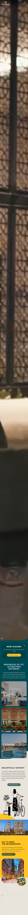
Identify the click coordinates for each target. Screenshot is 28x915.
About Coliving (7, 755)
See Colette (7, 752)
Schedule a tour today (13, 655)
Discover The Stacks (8, 854)
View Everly (6, 703)
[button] (24, 3)
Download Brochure (13, 784)
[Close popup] (24, 646)
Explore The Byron (8, 729)
